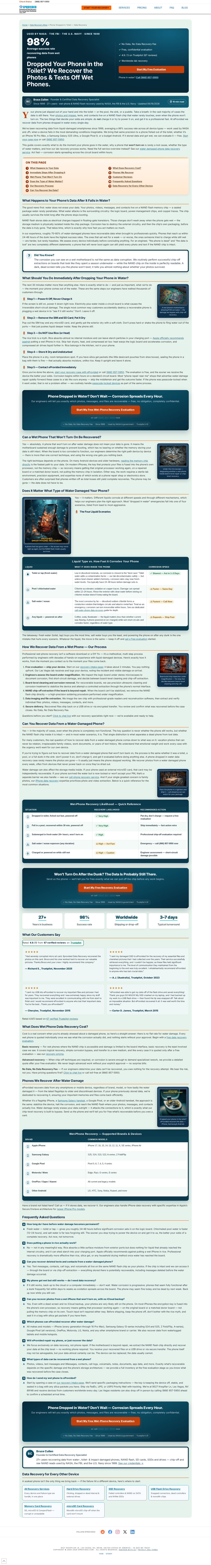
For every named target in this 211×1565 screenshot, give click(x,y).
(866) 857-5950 (55, 139)
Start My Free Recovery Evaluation (105, 887)
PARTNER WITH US (127, 1550)
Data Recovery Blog (38, 25)
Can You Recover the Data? (44, 190)
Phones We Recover (123, 172)
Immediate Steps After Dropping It (47, 172)
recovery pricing (55, 1054)
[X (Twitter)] (125, 1532)
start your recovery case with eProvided (76, 372)
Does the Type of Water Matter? (46, 181)
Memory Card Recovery (38, 1506)
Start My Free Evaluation (151, 69)
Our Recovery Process (42, 186)
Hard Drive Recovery (78, 1489)
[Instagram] (118, 1532)
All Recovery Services (36, 1489)
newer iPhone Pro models (71, 1209)
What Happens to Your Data (44, 168)
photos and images (65, 115)
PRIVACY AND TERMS (148, 1550)
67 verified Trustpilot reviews (62, 1019)
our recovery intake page (70, 1383)
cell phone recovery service (84, 777)
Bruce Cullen (40, 99)
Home (25, 25)
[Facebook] (110, 1532)
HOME (101, 1554)
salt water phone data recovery (89, 610)
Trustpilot (75, 942)
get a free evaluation (136, 639)
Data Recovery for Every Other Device (133, 186)
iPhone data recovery (47, 781)
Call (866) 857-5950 (147, 77)
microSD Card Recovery (80, 1506)
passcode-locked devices (106, 383)
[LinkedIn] (132, 1532)
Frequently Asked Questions (127, 181)
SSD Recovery (117, 1489)
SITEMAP (109, 1554)
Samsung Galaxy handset (71, 1100)
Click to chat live (62, 716)
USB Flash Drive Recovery (165, 1489)
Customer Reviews (122, 177)
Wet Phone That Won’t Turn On (46, 177)
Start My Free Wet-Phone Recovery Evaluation (105, 409)
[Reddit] (103, 1532)
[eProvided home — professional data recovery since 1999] (28, 9)
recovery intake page (91, 667)
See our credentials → (130, 1463)
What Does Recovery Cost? (127, 168)
